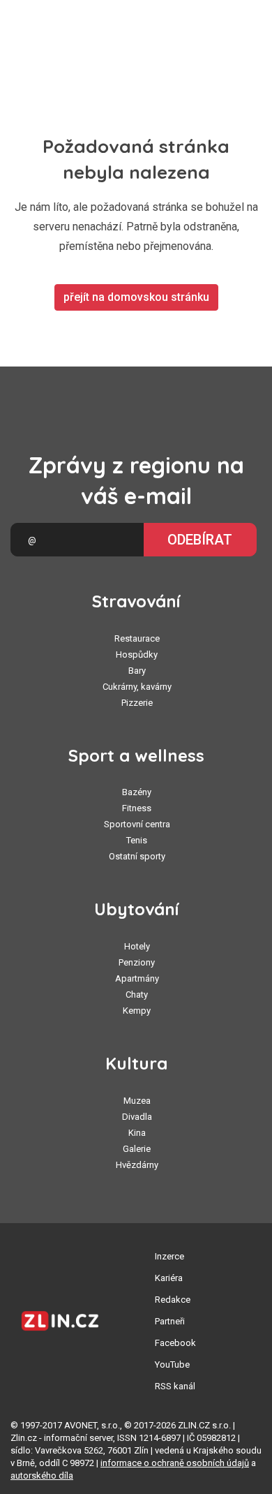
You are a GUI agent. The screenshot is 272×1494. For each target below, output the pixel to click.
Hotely (137, 946)
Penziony (137, 962)
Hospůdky (137, 654)
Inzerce (169, 1256)
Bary (137, 670)
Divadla (137, 1116)
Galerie (137, 1149)
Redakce (172, 1299)
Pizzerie (137, 702)
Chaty (137, 994)
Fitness (136, 808)
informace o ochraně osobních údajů (174, 1463)
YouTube (172, 1364)
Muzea (137, 1100)
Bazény (136, 792)
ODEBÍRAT (199, 539)
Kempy (137, 1010)
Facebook (175, 1343)
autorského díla (41, 1475)
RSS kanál (175, 1386)
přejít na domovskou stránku (136, 297)
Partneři (170, 1321)
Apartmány (137, 978)
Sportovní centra (137, 824)
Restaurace (137, 638)
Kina (137, 1132)
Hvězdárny (137, 1165)
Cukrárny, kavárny (137, 686)
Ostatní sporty (137, 856)
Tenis (136, 840)
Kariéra (169, 1278)
